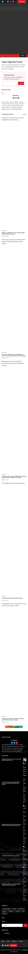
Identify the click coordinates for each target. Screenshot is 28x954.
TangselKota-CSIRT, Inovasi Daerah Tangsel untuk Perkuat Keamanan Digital (13, 719)
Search (21, 83)
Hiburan (14, 908)
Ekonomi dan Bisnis (6, 908)
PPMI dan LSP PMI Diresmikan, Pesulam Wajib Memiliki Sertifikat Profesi (13, 233)
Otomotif (5, 913)
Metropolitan (4, 230)
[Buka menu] (3, 56)
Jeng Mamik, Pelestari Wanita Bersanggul (12, 598)
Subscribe (13, 945)
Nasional (4, 911)
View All (24, 114)
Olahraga (18, 911)
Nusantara (4, 716)
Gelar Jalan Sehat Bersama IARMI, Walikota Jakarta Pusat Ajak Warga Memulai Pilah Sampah (14, 355)
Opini (23, 911)
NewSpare (25, 949)
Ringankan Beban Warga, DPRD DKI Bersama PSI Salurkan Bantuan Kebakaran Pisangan (14, 477)
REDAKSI (7, 933)
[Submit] (25, 925)
